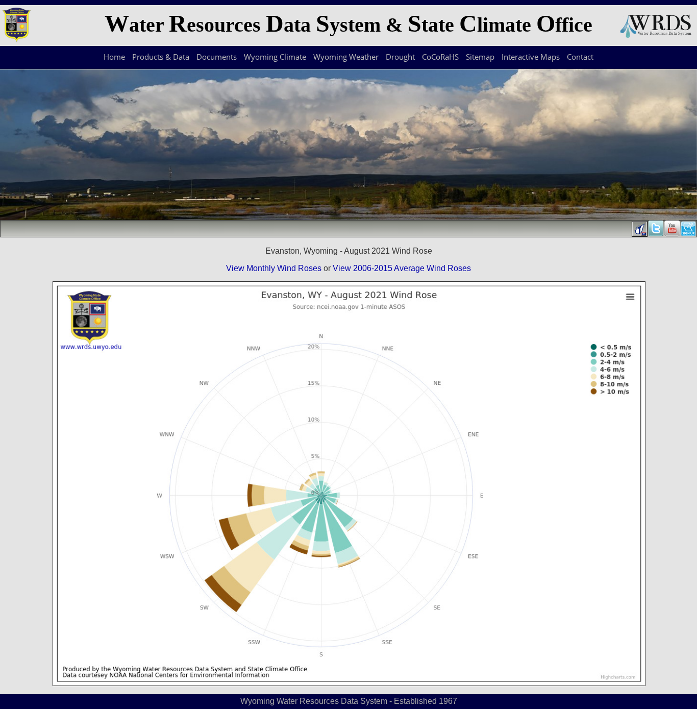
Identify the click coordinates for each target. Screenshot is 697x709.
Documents (216, 57)
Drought (400, 57)
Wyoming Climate (275, 57)
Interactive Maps (531, 57)
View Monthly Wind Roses (273, 268)
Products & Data (160, 57)
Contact (580, 57)
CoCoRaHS (440, 57)
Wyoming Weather (346, 57)
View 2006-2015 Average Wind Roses (402, 268)
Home (114, 57)
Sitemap (480, 57)
